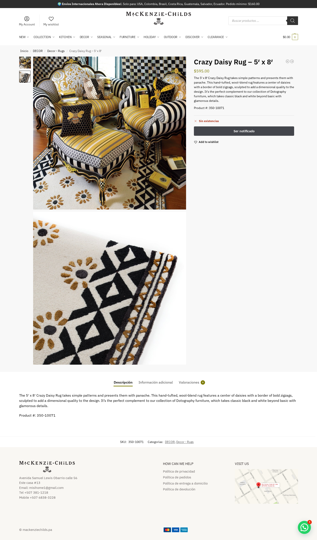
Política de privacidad (179, 471)
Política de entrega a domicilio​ (185, 483)
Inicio (24, 51)
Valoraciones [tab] (191, 382)
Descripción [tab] (123, 382)
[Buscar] (292, 20)
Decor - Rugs (56, 51)
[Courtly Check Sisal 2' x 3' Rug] (292, 61)
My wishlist (51, 24)
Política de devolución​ (179, 489)
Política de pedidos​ (177, 477)
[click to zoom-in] (109, 133)
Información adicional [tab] (156, 382)
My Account (27, 24)
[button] (290, 37)
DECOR (38, 51)
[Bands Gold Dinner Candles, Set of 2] (287, 61)
